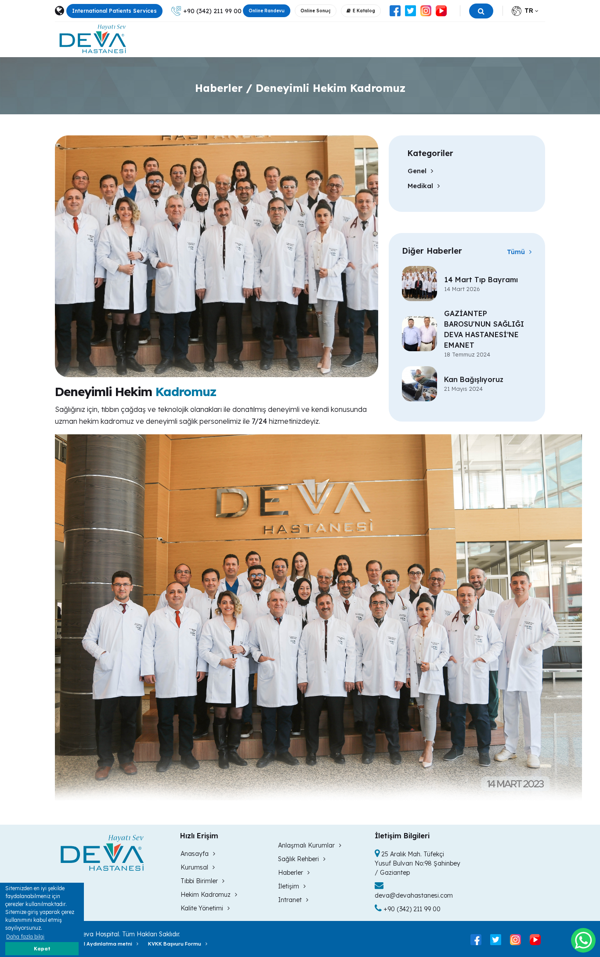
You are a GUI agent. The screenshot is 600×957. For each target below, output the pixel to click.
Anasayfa (195, 854)
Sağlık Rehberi (298, 859)
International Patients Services (114, 10)
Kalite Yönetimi (202, 908)
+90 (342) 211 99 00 (212, 11)
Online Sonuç (315, 11)
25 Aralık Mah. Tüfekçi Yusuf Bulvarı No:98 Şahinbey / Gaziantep (417, 863)
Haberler (290, 873)
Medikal (420, 186)
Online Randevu (267, 11)
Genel (417, 171)
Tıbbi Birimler (199, 881)
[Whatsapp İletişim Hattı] (583, 940)
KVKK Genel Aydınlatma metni (93, 944)
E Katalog (364, 11)
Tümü (516, 251)
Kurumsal (194, 867)
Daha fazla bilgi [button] (25, 936)
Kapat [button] (42, 949)
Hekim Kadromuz (206, 895)
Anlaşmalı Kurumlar (306, 845)
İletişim (288, 886)
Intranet (290, 900)
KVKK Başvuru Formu (174, 944)
